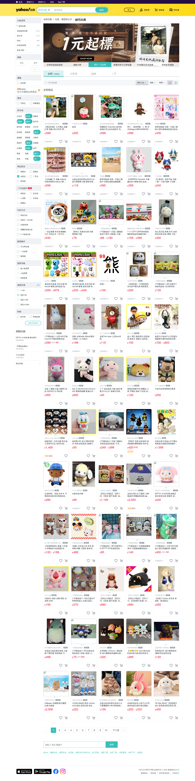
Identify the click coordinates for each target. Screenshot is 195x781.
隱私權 (153, 773)
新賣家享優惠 (168, 64)
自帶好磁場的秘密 (55, 64)
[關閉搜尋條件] (49, 9)
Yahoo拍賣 (25, 10)
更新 (177, 769)
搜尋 (112, 744)
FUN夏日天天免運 (145, 64)
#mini (45, 752)
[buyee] (28, 90)
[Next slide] (67, 107)
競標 (93, 73)
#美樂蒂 (122, 752)
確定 (35, 69)
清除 (38, 285)
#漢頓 (139, 752)
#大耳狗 (95, 752)
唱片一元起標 (100, 64)
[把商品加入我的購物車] (66, 141)
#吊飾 (70, 752)
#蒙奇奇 (53, 752)
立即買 (73, 73)
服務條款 (144, 773)
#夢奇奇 (62, 752)
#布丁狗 (113, 752)
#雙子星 (104, 752)
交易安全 (175, 773)
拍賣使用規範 (164, 773)
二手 (114, 73)
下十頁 (116, 730)
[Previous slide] (45, 107)
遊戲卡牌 (77, 64)
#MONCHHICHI (83, 752)
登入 (129, 10)
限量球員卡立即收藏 (123, 64)
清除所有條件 (33, 323)
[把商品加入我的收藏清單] (60, 141)
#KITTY (132, 752)
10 (106, 730)
